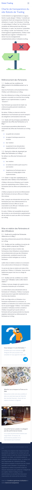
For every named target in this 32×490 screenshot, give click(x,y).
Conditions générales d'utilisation (17, 480)
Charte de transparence (12, 483)
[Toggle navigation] (28, 3)
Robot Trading (7, 3)
